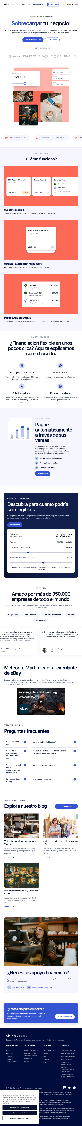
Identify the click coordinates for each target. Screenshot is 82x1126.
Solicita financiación (33, 40)
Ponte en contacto (65, 1017)
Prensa (45, 1062)
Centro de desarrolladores (11, 1060)
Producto (9, 1056)
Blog (44, 1056)
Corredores (28, 1058)
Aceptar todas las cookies (19, 1107)
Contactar (46, 1059)
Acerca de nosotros (49, 1050)
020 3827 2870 (18, 987)
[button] (70, 4)
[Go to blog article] (21, 836)
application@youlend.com (42, 987)
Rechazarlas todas (19, 1113)
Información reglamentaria (66, 1063)
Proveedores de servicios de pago (30, 1054)
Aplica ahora (15, 525)
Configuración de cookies (19, 1118)
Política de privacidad (68, 1053)
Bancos (26, 1061)
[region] (19, 1107)
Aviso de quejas (66, 1059)
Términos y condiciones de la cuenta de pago (67, 1069)
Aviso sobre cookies (68, 1056)
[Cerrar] (37, 1092)
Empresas (9, 1053)
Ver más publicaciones (66, 806)
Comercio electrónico (31, 1050)
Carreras (45, 1053)
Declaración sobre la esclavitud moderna (68, 1075)
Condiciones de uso (68, 1050)
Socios (8, 1050)
